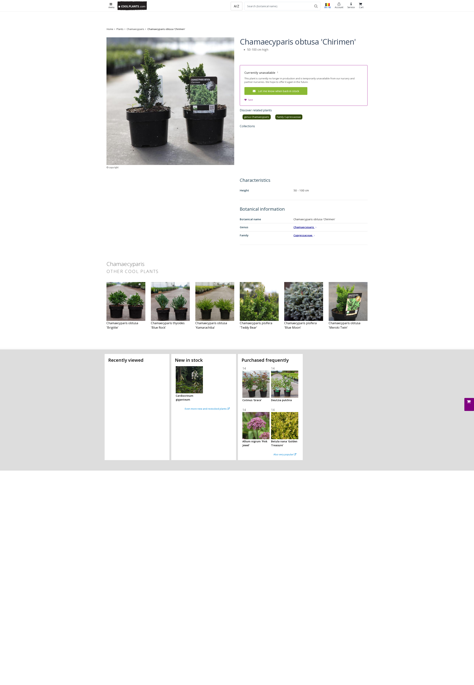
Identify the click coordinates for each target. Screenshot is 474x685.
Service (351, 7)
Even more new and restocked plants (206, 408)
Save (250, 99)
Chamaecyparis (135, 29)
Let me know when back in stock (278, 91)
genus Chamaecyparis (256, 117)
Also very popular (283, 454)
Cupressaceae (303, 235)
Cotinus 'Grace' (252, 400)
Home (110, 29)
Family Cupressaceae (289, 117)
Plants (119, 29)
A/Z (236, 6)
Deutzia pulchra (281, 400)
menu (111, 7)
